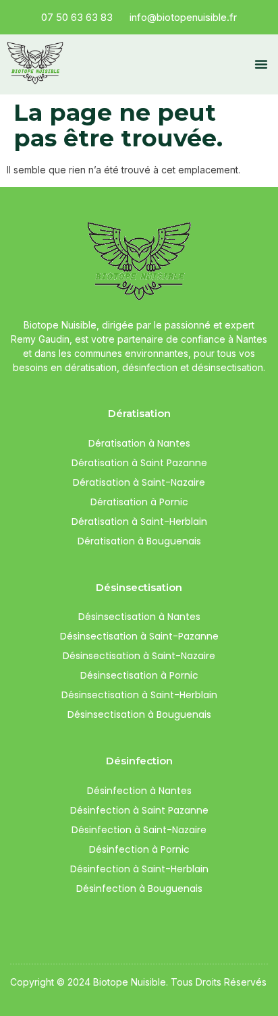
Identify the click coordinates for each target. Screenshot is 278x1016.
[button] (261, 64)
